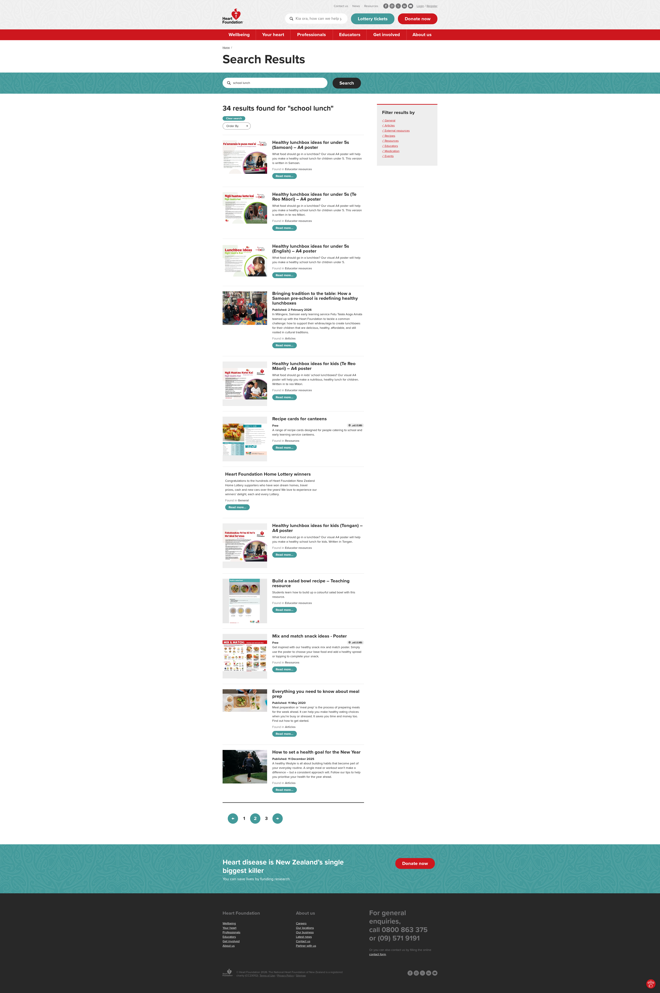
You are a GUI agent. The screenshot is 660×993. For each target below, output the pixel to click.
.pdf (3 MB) (356, 642)
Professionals (311, 34)
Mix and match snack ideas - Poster (309, 636)
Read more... (284, 176)
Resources (371, 6)
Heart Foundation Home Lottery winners (268, 474)
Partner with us (306, 946)
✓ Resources (390, 141)
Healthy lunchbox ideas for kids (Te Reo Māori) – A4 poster (314, 366)
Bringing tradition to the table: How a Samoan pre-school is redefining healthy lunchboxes (315, 298)
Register (432, 6)
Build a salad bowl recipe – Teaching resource (311, 583)
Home (226, 47)
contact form (377, 954)
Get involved (386, 34)
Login (420, 6)
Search (346, 83)
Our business (305, 932)
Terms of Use (267, 975)
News (356, 6)
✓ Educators (390, 146)
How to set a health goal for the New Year (316, 752)
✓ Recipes (388, 136)
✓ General (388, 120)
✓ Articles (388, 125)
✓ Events (388, 156)
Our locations (305, 928)
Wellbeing (239, 34)
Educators (349, 34)
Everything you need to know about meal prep (315, 694)
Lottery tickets (373, 19)
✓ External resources (396, 131)
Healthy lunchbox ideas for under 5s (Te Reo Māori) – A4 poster (314, 196)
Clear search (234, 118)
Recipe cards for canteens (299, 419)
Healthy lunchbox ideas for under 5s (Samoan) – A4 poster (310, 145)
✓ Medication (390, 151)
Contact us (341, 6)
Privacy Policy (285, 975)
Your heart (273, 34)
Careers (301, 923)
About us (422, 34)
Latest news (304, 937)
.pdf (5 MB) (356, 425)
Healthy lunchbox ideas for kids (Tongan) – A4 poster (317, 528)
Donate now (418, 19)
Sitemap (301, 975)
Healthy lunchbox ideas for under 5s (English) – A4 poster (310, 248)
